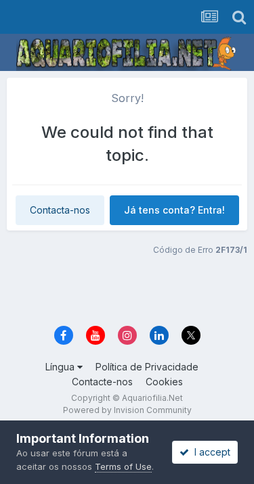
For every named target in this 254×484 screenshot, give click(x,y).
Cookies (164, 381)
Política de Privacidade (147, 366)
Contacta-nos (60, 210)
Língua (61, 366)
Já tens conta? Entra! (174, 210)
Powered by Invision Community (127, 410)
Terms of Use (123, 466)
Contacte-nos (102, 381)
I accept (209, 452)
